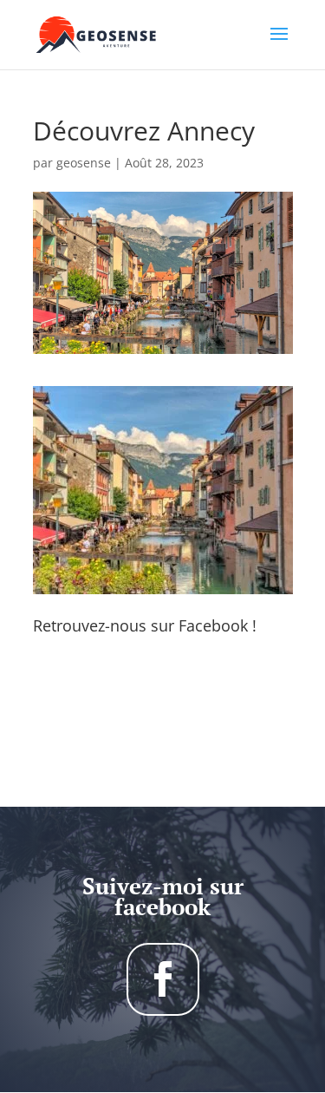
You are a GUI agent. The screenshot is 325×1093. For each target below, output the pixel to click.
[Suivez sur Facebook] (163, 979)
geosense (83, 162)
